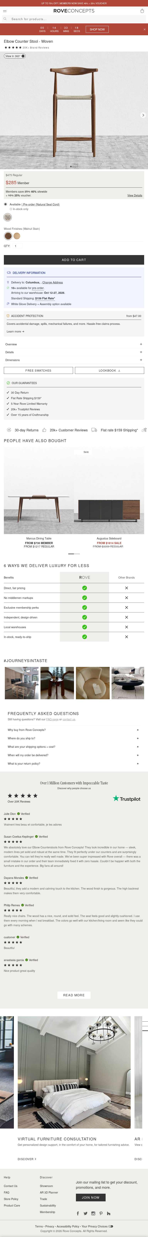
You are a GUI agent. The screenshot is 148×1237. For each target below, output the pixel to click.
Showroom (46, 1186)
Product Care (12, 1205)
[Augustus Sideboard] (109, 490)
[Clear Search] (143, 18)
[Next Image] (143, 115)
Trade (43, 1199)
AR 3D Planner (49, 1192)
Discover (26, 1159)
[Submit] (4, 18)
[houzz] (109, 1213)
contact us (69, 719)
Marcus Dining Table (38, 538)
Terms (39, 1226)
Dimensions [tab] (12, 360)
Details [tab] (9, 352)
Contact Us (10, 1186)
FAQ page (52, 719)
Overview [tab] (11, 344)
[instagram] (93, 1213)
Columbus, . (44, 282)
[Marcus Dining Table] (39, 490)
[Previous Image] (5, 115)
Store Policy (11, 1199)
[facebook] (78, 1213)
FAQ (6, 1192)
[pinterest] (101, 1213)
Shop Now (97, 29)
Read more (74, 995)
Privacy (49, 1226)
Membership (47, 1212)
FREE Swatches (38, 370)
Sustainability (48, 1205)
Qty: (7, 246)
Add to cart (74, 260)
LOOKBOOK (108, 370)
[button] (74, 204)
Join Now (91, 1197)
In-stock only (20, 209)
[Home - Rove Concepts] (74, 11)
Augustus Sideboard (109, 538)
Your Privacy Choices (95, 1226)
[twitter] (85, 1213)
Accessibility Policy (68, 1226)
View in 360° (13, 56)
